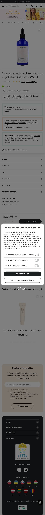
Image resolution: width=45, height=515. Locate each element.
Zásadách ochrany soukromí (13, 248)
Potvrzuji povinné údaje (22, 280)
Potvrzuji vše (22, 274)
